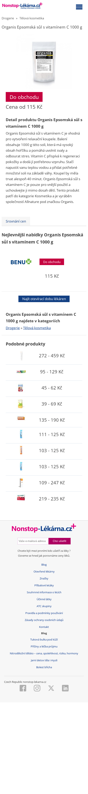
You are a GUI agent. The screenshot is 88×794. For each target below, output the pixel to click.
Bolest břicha (44, 667)
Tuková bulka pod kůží (44, 639)
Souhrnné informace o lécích (44, 592)
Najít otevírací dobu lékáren (44, 298)
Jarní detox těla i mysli (44, 660)
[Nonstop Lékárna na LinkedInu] (65, 688)
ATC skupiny (44, 606)
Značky (44, 578)
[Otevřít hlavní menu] (79, 6)
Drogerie (8, 18)
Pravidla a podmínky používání (44, 613)
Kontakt (44, 627)
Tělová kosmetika (31, 18)
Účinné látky (44, 599)
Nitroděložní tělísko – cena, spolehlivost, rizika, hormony (44, 653)
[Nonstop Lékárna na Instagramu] (37, 688)
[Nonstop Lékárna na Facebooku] (23, 688)
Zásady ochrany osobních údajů (44, 620)
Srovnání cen (16, 221)
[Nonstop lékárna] (22, 6)
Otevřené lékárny (44, 571)
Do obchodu (24, 96)
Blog (44, 564)
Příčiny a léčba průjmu (44, 646)
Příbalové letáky (44, 585)
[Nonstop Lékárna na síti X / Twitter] (51, 688)
